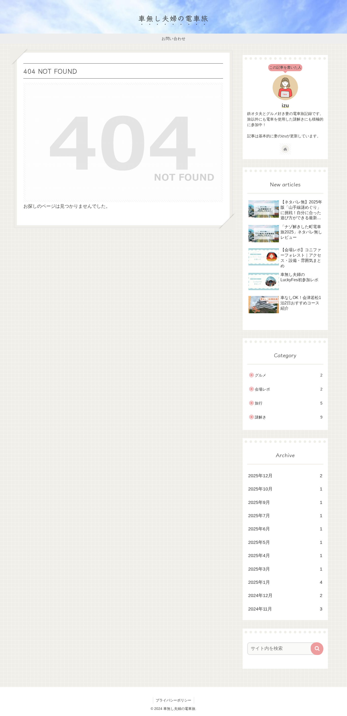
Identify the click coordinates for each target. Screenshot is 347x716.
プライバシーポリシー (173, 700)
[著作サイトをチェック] (285, 149)
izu (285, 105)
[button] (317, 648)
